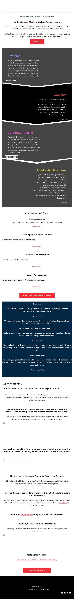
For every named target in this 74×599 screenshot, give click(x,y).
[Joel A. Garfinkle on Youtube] (62, 593)
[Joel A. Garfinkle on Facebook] (70, 593)
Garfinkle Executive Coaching (27, 560)
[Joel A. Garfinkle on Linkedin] (65, 593)
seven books (27, 514)
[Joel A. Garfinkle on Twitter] (67, 593)
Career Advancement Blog (48, 560)
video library (63, 503)
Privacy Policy (37, 587)
